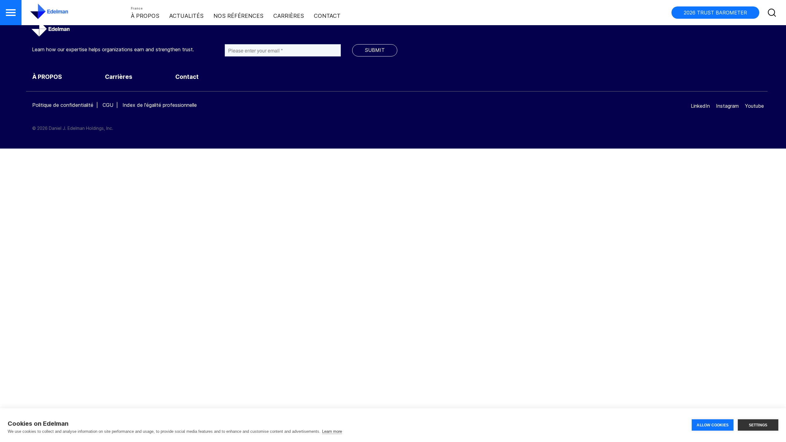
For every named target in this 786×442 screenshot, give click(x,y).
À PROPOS (47, 76)
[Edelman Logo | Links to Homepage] (40, 14)
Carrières (288, 16)
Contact (327, 16)
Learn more (332, 431)
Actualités (186, 16)
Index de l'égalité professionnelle (160, 105)
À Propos (145, 16)
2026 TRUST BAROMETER (715, 13)
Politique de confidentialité (62, 105)
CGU (108, 105)
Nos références (238, 16)
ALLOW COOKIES (713, 425)
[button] (10, 12)
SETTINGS (758, 425)
